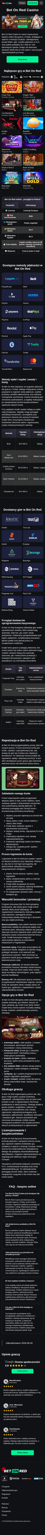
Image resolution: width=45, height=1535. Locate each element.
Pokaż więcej (22, 1453)
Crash (25, 77)
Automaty (36, 77)
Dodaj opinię (23, 1371)
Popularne (6, 77)
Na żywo (16, 77)
